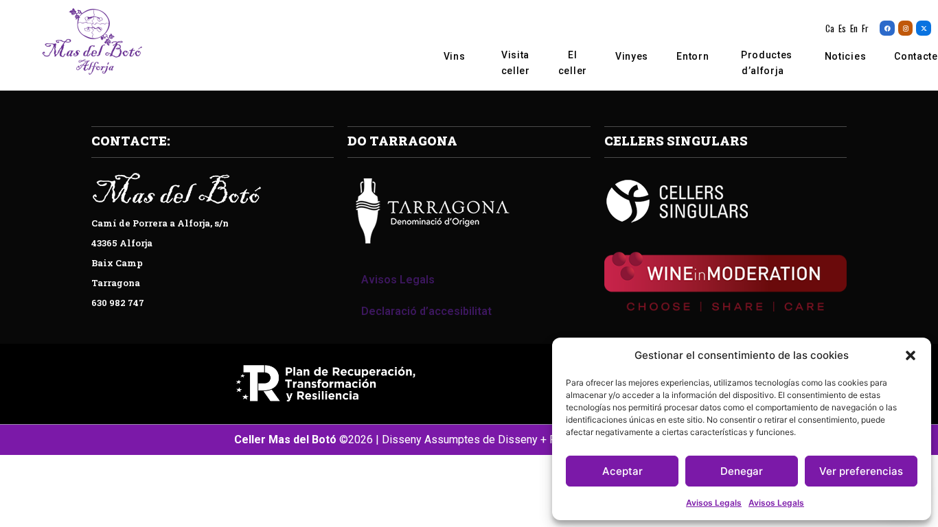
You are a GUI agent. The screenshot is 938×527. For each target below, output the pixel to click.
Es (842, 28)
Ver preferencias (861, 471)
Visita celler (515, 62)
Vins (455, 56)
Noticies (846, 56)
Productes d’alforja (766, 62)
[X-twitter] (923, 28)
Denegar (741, 471)
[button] (910, 355)
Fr (865, 28)
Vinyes (631, 56)
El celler (572, 62)
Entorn (692, 56)
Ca (829, 28)
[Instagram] (905, 28)
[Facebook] (887, 28)
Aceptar (622, 471)
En (854, 28)
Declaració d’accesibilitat (426, 311)
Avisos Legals (714, 502)
